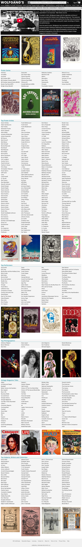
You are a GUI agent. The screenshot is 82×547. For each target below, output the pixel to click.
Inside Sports (24, 401)
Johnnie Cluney (25, 217)
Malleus (44, 146)
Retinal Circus (65, 72)
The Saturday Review (67, 405)
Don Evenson (4, 217)
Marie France (25, 417)
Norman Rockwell (46, 498)
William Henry (66, 224)
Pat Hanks (44, 209)
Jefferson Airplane (26, 286)
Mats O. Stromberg (47, 167)
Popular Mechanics (47, 403)
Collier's (3, 403)
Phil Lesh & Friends (47, 286)
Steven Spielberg (66, 188)
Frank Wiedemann (26, 126)
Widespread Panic (67, 298)
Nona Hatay (45, 201)
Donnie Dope (4, 218)
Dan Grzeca (4, 180)
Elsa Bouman (4, 224)
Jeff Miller (24, 182)
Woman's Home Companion (69, 424)
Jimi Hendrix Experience (27, 296)
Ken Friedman (45, 345)
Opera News (45, 394)
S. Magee (64, 157)
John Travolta (45, 465)
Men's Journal (25, 422)
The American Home (67, 386)
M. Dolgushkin (46, 144)
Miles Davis (45, 279)
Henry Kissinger (25, 484)
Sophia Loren (65, 478)
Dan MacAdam (5, 182)
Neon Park (44, 199)
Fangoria (3, 420)
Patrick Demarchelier (67, 459)
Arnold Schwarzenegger (7, 471)
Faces (22, 267)
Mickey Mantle (46, 486)
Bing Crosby (4, 273)
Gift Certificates (16, 541)
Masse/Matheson (46, 165)
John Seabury (25, 211)
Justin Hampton (25, 224)
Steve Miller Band (67, 271)
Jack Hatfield (24, 172)
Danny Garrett (5, 190)
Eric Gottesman (5, 230)
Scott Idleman (65, 169)
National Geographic (47, 386)
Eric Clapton (4, 304)
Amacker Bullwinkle (6, 134)
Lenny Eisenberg (46, 132)
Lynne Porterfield (46, 142)
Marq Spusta (45, 163)
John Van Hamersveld (27, 215)
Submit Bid (39, 7)
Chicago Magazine (6, 399)
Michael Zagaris (46, 347)
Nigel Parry (45, 496)
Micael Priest (45, 174)
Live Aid (44, 271)
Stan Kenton (65, 267)
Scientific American (47, 419)
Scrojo (63, 172)
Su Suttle (64, 194)
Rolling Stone (45, 417)
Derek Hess (4, 211)
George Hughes (25, 475)
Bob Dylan (4, 275)
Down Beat (4, 411)
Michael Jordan (46, 482)
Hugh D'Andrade (25, 165)
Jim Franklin (24, 194)
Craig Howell (4, 176)
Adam (2, 382)
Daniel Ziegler (5, 188)
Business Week (5, 394)
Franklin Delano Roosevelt (28, 471)
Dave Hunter (4, 195)
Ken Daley (24, 228)
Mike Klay (44, 190)
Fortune (3, 422)
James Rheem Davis (26, 176)
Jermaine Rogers (25, 186)
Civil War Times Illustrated (8, 401)
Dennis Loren (4, 205)
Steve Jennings (66, 345)
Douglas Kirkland (5, 500)
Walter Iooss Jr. (66, 498)
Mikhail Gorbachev (47, 490)
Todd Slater (65, 207)
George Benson (25, 277)
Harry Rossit (24, 157)
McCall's (23, 419)
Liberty (23, 409)
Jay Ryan (23, 180)
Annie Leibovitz (5, 469)
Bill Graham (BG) (5, 78)
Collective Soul (5, 288)
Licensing (34, 541)
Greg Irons (24, 144)
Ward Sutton (65, 215)
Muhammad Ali (46, 492)
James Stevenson (26, 494)
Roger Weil (65, 151)
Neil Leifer (44, 494)
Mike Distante (45, 184)
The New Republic (67, 397)
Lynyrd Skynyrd (46, 273)
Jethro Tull (24, 292)
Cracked (3, 409)
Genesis (23, 275)
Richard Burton (66, 467)
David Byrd (4, 197)
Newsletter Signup (26, 541)
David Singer (4, 201)
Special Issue (65, 480)
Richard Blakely (66, 134)
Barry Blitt (4, 475)
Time (63, 409)
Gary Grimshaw (25, 132)
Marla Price (45, 161)
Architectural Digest (6, 384)
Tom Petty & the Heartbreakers (70, 292)
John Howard (25, 207)
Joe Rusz (23, 500)
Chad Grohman (5, 163)
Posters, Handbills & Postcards (8, 5)
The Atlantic (65, 390)
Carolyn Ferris (5, 161)
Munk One (44, 195)
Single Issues (65, 76)
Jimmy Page (24, 298)
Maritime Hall (45, 74)
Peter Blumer (45, 220)
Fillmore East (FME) (26, 80)
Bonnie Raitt (4, 277)
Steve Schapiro (66, 486)
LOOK (23, 413)
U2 (63, 294)
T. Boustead (65, 195)
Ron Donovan (65, 153)
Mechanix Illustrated (27, 420)
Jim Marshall (24, 195)
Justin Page (24, 226)
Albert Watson (5, 467)
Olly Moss (44, 205)
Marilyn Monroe (46, 475)
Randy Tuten (65, 125)
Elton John (4, 300)
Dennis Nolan (4, 207)
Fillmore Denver (25, 78)
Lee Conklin (45, 130)
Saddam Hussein (66, 475)
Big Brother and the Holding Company (11, 271)
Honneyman (24, 163)
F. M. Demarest (25, 467)
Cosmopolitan (5, 407)
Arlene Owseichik (6, 136)
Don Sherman (5, 498)
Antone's (3, 72)
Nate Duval (45, 197)
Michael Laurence (46, 178)
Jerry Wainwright (26, 188)
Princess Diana (66, 461)
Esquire (3, 417)
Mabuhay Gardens (47, 72)
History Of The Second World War (30, 390)
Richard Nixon (66, 469)
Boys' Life (3, 392)
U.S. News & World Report (69, 417)
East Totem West (25, 74)
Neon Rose (45, 80)
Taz (63, 199)
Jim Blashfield (25, 192)
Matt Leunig (45, 169)
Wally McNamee (66, 496)
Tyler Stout (65, 211)
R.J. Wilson (44, 230)
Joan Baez (24, 300)
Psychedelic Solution (47, 86)
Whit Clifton (65, 218)
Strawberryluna (66, 192)
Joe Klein (23, 498)
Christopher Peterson (7, 169)
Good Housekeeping (6, 424)
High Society (24, 386)
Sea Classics (45, 420)
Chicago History (5, 397)
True (63, 415)
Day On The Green (6, 296)
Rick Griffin (65, 140)
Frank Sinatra (25, 271)
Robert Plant (45, 300)
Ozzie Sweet (45, 500)
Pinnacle (44, 84)
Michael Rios (45, 182)
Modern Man (45, 382)
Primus (44, 292)
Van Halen (65, 296)
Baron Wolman (5, 345)
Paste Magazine (46, 503)
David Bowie (4, 294)
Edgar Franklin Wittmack (7, 503)
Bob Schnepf (4, 144)
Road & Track (45, 415)
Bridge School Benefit (7, 86)
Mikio (43, 192)
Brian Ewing (4, 153)
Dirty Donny (4, 215)
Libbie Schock (45, 134)
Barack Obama (5, 473)
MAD (22, 415)
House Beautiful (25, 397)
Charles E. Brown (5, 165)
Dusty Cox (4, 222)
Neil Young (45, 283)
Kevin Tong (45, 126)
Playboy (44, 401)
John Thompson (25, 213)
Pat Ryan (44, 211)
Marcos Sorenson (46, 148)
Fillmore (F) (24, 82)
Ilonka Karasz (25, 490)
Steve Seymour (66, 184)
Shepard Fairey (66, 176)
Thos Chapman (66, 205)
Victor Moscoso (66, 213)
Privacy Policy (62, 541)
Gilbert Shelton (25, 140)
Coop (2, 174)
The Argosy (65, 388)
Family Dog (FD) (25, 76)
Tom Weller (65, 209)
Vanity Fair (65, 419)
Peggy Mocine (45, 217)
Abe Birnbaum (5, 461)
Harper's (23, 382)
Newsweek (45, 392)
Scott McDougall (66, 171)
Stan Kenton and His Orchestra (70, 269)
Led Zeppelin (45, 269)
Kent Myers (45, 123)
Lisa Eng (44, 140)
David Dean (4, 199)
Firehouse (3, 232)
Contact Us (40, 541)
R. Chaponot (45, 226)
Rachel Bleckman (66, 343)
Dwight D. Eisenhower (7, 501)
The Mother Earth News (68, 396)
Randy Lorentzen (66, 463)
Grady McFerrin (25, 142)
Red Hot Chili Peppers (48, 298)
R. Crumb (44, 228)
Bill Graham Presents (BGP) (8, 80)
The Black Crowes (67, 281)
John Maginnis (45, 343)
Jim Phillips (24, 197)
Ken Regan (44, 469)
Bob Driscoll (4, 140)
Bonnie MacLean (5, 146)
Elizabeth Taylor (25, 461)
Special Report (66, 482)
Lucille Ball (45, 471)
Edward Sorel (25, 459)
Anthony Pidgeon (5, 343)
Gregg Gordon (25, 146)
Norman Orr (45, 203)
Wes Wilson (65, 217)
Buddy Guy (4, 281)
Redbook (44, 413)
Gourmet (3, 426)
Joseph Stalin (45, 467)
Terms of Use (54, 541)
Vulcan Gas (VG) (66, 84)
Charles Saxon (5, 490)
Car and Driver (5, 396)
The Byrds (64, 283)
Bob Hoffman (4, 484)
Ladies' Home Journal (27, 407)
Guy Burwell (24, 151)
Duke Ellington (5, 298)
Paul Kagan (45, 215)
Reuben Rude (65, 128)
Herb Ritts (24, 486)
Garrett (23, 130)
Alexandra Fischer (6, 128)
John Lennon (24, 304)
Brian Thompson (5, 155)
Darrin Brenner (5, 192)
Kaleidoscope (25, 86)
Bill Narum (4, 138)
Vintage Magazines (60, 5)
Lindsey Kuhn (45, 138)
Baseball (3, 386)
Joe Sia (23, 201)
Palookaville (45, 82)
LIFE (22, 411)
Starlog (43, 426)
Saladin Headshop (67, 74)
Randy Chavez (45, 232)
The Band (64, 275)
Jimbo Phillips (25, 199)
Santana (44, 304)
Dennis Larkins (5, 203)
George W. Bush (25, 477)
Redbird (64, 126)
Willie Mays (65, 500)
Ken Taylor (24, 232)
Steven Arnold (66, 186)
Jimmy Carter (25, 496)
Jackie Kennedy (25, 492)
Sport (43, 422)
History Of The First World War (29, 388)
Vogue (63, 420)
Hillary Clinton (25, 488)
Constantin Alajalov (6, 492)
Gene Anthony (25, 345)
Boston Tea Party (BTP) (7, 84)
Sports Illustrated (46, 424)
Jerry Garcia (24, 288)
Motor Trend (45, 384)
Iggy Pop (23, 283)
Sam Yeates (65, 163)
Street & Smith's (66, 382)
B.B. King (3, 269)
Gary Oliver (24, 136)
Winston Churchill (67, 501)
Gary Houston (25, 134)
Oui (43, 396)
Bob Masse (4, 142)
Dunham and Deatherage (8, 220)
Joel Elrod (24, 203)
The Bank (64, 80)
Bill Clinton (4, 478)
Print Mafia (45, 224)
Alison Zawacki (5, 130)
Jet (22, 405)
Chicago (3, 285)
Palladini (44, 207)
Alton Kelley (4, 132)
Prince (43, 294)
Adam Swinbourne (6, 125)
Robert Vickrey (66, 471)
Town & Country (66, 411)
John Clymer (24, 501)
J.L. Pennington (25, 169)
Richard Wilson (66, 138)
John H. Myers (25, 205)
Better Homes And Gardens (8, 388)
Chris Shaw (4, 167)
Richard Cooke (66, 136)
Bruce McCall (4, 486)
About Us (47, 541)
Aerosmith (4, 267)
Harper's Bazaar (25, 384)
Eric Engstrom (5, 228)
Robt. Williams (66, 149)
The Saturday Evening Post (69, 403)
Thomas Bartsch (66, 203)
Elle (2, 415)
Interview (23, 403)
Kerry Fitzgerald (46, 125)
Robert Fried (65, 144)
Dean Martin (4, 494)
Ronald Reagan (66, 473)
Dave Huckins (4, 194)
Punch (43, 409)
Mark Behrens (45, 153)
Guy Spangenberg (26, 480)
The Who (64, 290)
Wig (63, 220)
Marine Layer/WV (27, 5)
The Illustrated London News (70, 394)
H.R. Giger (24, 155)
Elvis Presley (4, 302)
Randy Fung (65, 123)
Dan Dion (3, 347)
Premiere (44, 407)
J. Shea (23, 167)
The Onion (65, 401)
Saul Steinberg (66, 477)
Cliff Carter (4, 172)
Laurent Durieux (46, 128)
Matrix (43, 76)
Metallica (44, 275)
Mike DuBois (45, 186)
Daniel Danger (5, 186)
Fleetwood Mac (25, 269)
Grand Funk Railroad (27, 279)
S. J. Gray (64, 155)
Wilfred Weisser (66, 222)
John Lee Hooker (25, 302)
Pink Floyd (44, 290)
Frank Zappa (24, 273)
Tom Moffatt (65, 82)
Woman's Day (66, 422)
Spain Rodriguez (66, 178)
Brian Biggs (4, 151)
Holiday (23, 392)
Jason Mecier (24, 178)
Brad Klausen (4, 149)
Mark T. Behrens (46, 159)
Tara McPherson (66, 197)
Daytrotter (24, 72)
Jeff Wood (24, 184)
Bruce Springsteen (6, 279)
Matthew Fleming (46, 171)
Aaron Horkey (5, 123)
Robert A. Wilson (66, 142)
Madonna (44, 473)
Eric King (20, 7)
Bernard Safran (5, 477)
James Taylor (24, 285)
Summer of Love (66, 78)
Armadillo (3, 74)
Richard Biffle (65, 132)
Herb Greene (24, 161)
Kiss (43, 267)
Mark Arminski (46, 151)
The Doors (65, 286)
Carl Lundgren (5, 159)
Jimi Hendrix (24, 294)
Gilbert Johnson (25, 138)
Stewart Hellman (66, 190)
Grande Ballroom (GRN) (27, 84)
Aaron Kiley (4, 459)
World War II (65, 503)
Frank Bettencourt (26, 123)
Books (78, 5)
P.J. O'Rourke (45, 501)
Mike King (44, 188)
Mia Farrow (45, 478)
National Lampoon (47, 390)
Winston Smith (66, 228)
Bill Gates (3, 480)
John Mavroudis (25, 209)
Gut (22, 149)
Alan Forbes (4, 126)
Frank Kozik (24, 125)
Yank (63, 426)
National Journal (46, 388)
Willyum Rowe (66, 226)
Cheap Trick (4, 283)
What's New (46, 7)
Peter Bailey (45, 218)
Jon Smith (24, 218)
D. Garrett (3, 178)
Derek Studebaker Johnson (8, 213)
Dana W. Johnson (5, 184)
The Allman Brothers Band (69, 273)
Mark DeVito (45, 155)
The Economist (66, 392)
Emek (2, 226)
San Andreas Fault (67, 165)
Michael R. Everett (46, 180)
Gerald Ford (24, 478)
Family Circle (4, 419)
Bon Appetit (4, 390)
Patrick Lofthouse (46, 213)
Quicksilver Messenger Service (50, 296)
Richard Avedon (66, 465)
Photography (19, 5)
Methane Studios (46, 172)
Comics (74, 5)
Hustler (23, 399)
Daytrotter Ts (61, 7)
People (43, 399)
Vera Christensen (66, 494)
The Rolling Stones (67, 288)
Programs (42, 5)
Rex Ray (64, 130)
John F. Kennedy (25, 503)
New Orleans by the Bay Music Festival (52, 285)
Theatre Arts (65, 407)
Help (68, 541)
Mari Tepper (45, 149)
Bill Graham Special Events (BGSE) (10, 82)
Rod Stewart (45, 302)
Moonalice (44, 78)
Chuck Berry (4, 286)
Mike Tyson (45, 488)
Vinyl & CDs (68, 5)
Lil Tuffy (44, 136)
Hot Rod (23, 394)
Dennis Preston (5, 209)
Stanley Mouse (66, 180)
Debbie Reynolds (5, 496)
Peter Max (44, 222)
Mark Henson (45, 157)
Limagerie (34, 7)
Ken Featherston (25, 230)
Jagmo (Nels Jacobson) (27, 174)
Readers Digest (46, 411)
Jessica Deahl (24, 190)
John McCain (45, 463)
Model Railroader (26, 426)
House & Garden (25, 396)
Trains (63, 413)
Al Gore (3, 465)
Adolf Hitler (4, 463)
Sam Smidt (65, 161)
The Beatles (65, 279)
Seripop (64, 174)
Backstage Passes (50, 5)
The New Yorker (66, 399)
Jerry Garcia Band (26, 290)
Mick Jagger (45, 277)
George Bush (24, 473)
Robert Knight (65, 148)
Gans (22, 128)
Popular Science (46, 405)
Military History (25, 424)
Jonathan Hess (25, 220)
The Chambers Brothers (68, 285)
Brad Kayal (4, 148)
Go (67, 2)
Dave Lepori (24, 343)
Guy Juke (23, 153)
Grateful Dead (25, 281)
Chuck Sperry (4, 171)
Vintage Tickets (35, 5)
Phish (43, 288)
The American (66, 384)
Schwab (64, 167)
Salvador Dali (65, 159)
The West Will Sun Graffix (69, 201)
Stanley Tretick (66, 484)
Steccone (64, 182)
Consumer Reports (6, 405)
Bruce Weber (4, 157)
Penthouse (44, 397)
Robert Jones (65, 146)
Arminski (3, 76)
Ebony (2, 413)
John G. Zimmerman (47, 459)
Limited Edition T (53, 7)
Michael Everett (46, 176)
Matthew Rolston (46, 477)
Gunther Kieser (25, 148)
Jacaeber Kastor (27, 7)
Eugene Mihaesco (26, 465)
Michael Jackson (46, 480)
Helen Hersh (24, 159)
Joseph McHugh (25, 222)
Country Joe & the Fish (7, 292)
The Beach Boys (66, 277)
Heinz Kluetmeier (26, 482)
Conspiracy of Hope (6, 290)
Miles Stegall (45, 194)
